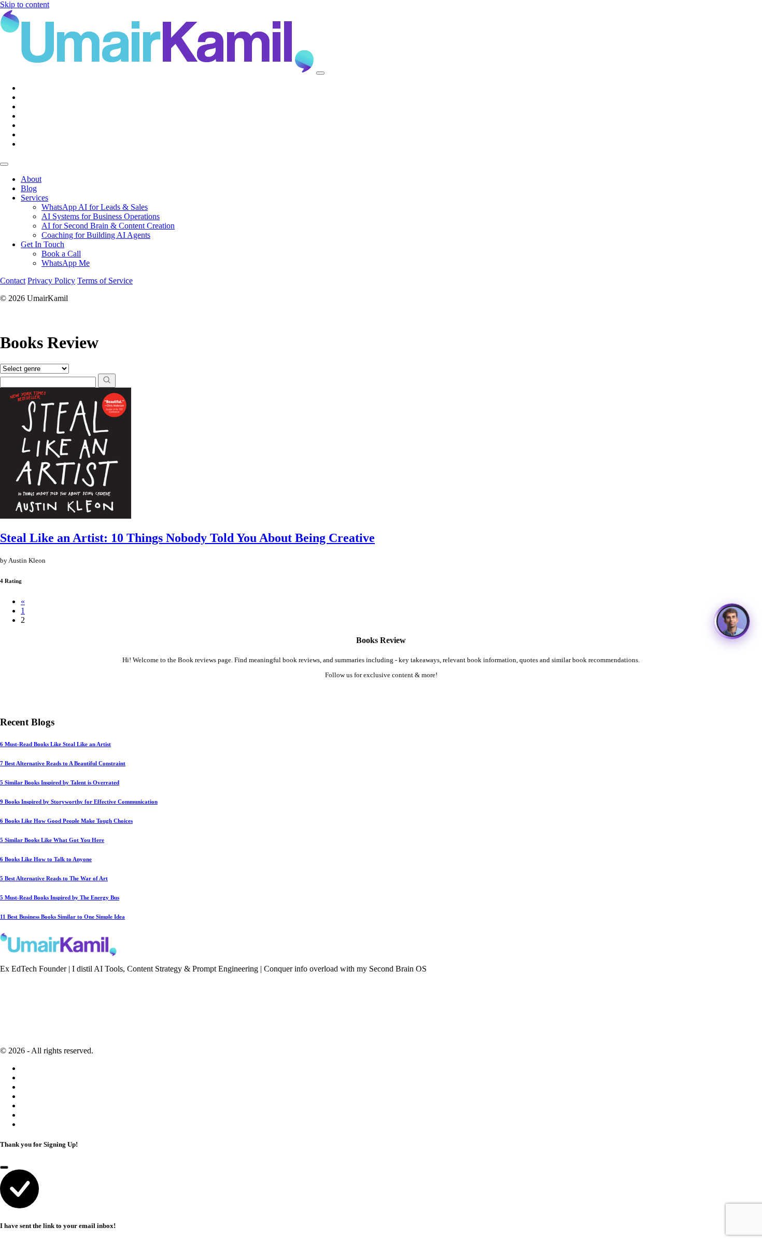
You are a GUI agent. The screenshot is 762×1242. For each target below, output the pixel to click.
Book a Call (61, 253)
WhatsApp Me (65, 263)
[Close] (4, 164)
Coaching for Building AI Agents (95, 235)
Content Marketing (30, 1014)
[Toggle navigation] (320, 73)
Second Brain (22, 1000)
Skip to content (24, 4)
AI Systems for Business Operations (100, 216)
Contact (12, 280)
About (31, 179)
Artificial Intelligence (34, 1028)
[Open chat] (732, 621)
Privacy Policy (51, 280)
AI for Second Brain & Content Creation (108, 225)
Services (34, 197)
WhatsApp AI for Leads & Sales (94, 207)
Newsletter (17, 986)
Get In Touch (42, 244)
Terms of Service (105, 280)
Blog (29, 188)
